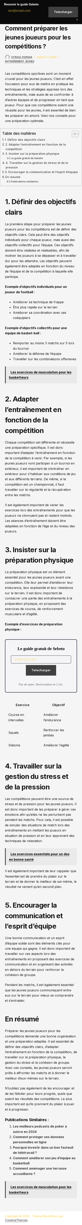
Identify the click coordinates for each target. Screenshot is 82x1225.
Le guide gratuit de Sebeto (27, 158)
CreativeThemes (16, 1220)
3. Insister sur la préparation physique (32, 153)
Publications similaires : (25, 181)
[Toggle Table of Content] (73, 134)
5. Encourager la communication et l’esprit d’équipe (41, 172)
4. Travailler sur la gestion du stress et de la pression (37, 165)
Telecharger (41, 670)
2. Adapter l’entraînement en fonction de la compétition (35, 147)
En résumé (12, 177)
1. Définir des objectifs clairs (25, 139)
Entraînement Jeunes (19, 61)
